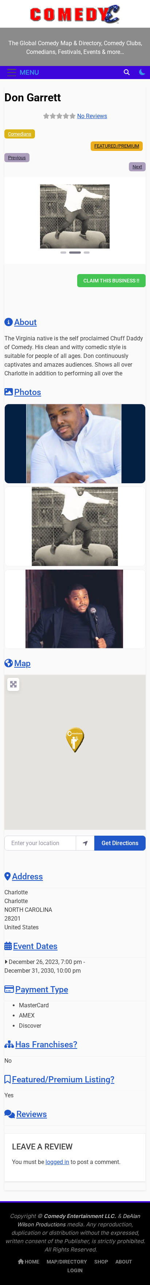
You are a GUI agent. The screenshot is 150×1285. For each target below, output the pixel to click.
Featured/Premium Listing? (63, 1079)
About (25, 322)
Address (27, 876)
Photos (27, 392)
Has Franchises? (46, 1044)
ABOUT (123, 1262)
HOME (31, 1262)
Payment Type (41, 989)
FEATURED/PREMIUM (116, 146)
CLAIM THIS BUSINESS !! (111, 281)
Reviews (31, 1114)
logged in (57, 1162)
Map (22, 663)
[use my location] (85, 843)
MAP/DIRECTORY (67, 1262)
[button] (26, 219)
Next (137, 166)
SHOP (101, 1262)
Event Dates (35, 946)
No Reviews (92, 116)
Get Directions (120, 843)
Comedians (19, 134)
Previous (17, 157)
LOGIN (75, 1271)
